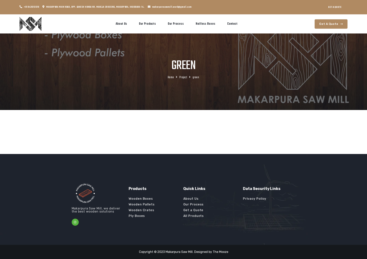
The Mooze (220, 252)
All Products (193, 216)
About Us (121, 23)
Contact (232, 23)
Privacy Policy (254, 198)
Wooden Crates (141, 210)
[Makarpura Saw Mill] (30, 24)
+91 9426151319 (31, 7)
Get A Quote (335, 7)
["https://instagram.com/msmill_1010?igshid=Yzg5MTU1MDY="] (75, 222)
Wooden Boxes (141, 198)
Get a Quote (193, 210)
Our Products (147, 23)
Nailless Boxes (205, 23)
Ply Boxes (137, 216)
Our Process (176, 23)
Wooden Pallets (142, 204)
